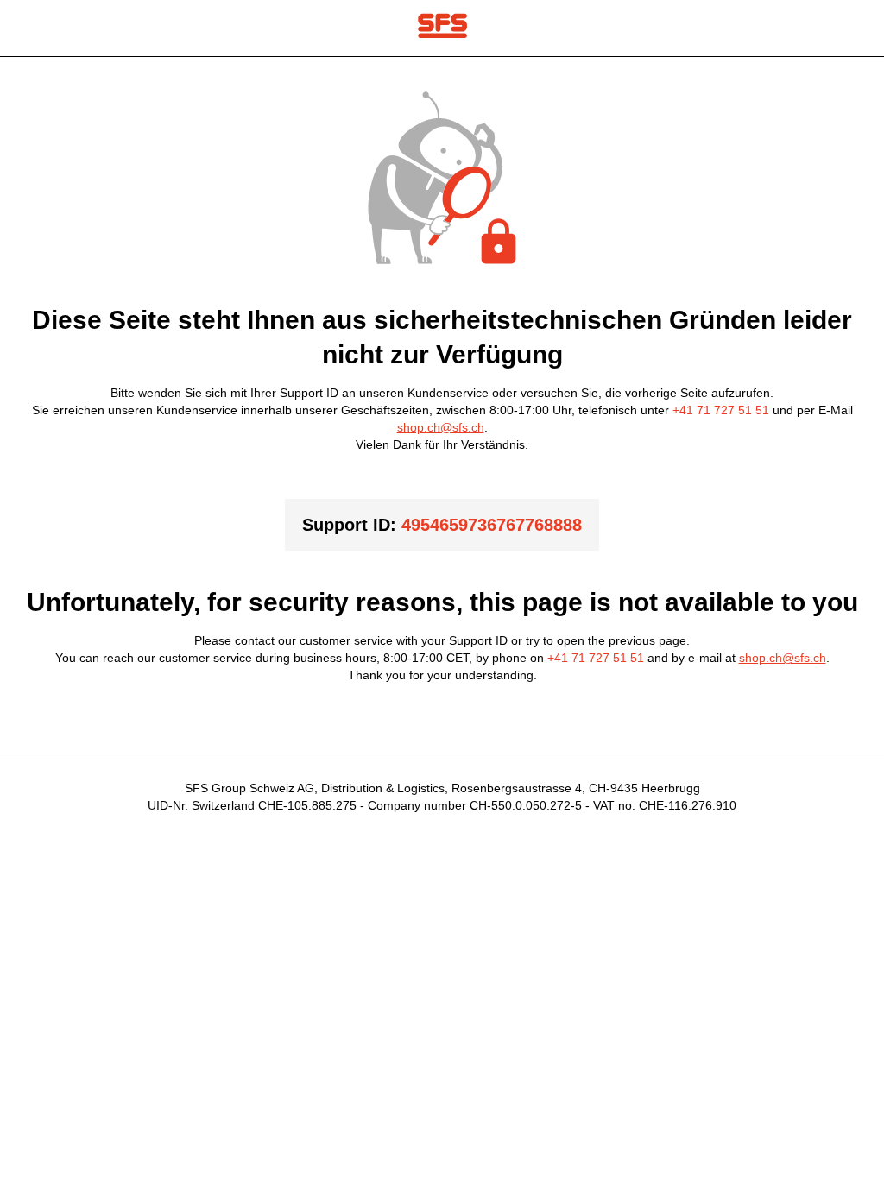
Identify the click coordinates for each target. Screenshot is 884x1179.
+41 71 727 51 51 (720, 410)
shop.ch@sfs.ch (440, 427)
